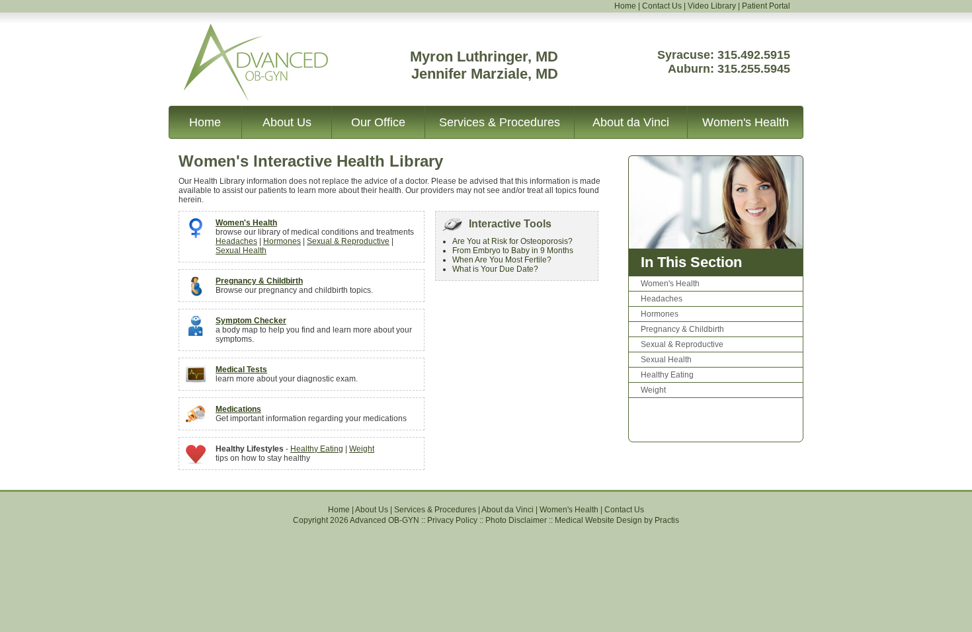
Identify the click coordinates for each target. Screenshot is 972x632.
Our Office (378, 122)
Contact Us (662, 6)
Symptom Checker (251, 320)
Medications (238, 409)
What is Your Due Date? (495, 269)
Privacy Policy (452, 520)
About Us (287, 122)
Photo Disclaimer (516, 520)
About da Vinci (630, 122)
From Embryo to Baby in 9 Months (512, 250)
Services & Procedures (499, 122)
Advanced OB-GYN (240, 32)
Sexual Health (241, 250)
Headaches (236, 241)
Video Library (712, 6)
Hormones (282, 241)
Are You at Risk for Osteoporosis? (512, 241)
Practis (667, 520)
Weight (361, 449)
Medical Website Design (598, 520)
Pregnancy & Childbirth (259, 281)
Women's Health (745, 122)
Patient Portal (766, 6)
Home (625, 6)
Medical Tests (241, 369)
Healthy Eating (316, 449)
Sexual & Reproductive (348, 241)
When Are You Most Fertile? (501, 259)
